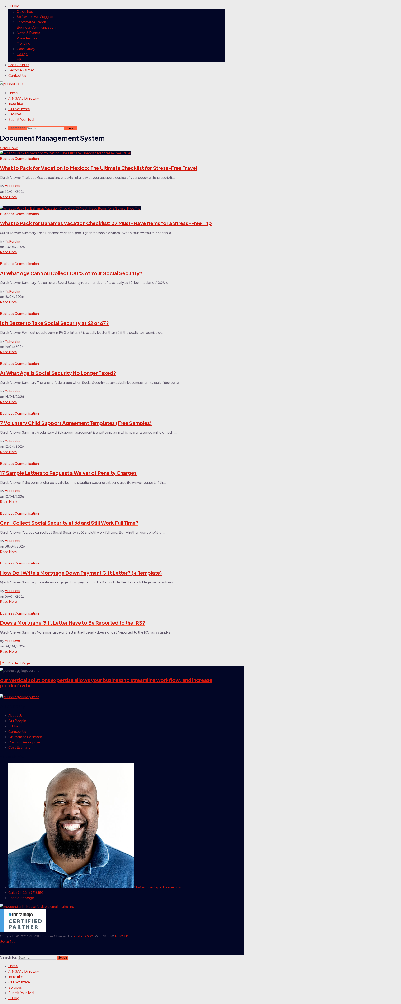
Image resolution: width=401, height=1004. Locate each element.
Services (15, 114)
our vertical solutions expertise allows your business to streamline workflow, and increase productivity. (106, 682)
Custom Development (25, 742)
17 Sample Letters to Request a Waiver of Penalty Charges (68, 473)
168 (10, 663)
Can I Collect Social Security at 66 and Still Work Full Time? (69, 522)
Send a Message (21, 898)
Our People (17, 720)
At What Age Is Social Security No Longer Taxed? (58, 373)
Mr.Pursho (12, 186)
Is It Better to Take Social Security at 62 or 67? (54, 323)
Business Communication (36, 27)
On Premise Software (25, 736)
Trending (23, 43)
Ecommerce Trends (32, 22)
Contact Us (17, 75)
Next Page (21, 663)
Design (22, 54)
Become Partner (21, 70)
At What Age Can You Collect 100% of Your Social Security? (71, 273)
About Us (15, 715)
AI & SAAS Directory (23, 98)
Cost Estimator (20, 747)
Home (13, 93)
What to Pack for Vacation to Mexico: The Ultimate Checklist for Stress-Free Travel (98, 168)
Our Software (19, 109)
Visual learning (27, 38)
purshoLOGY (83, 936)
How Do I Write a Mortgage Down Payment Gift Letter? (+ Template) (81, 572)
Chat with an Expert (157, 887)
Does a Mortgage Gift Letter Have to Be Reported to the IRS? (72, 622)
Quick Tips (25, 11)
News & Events (28, 32)
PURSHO (122, 936)
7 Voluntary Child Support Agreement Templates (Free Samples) (76, 423)
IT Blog (13, 6)
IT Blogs (14, 726)
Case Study (26, 49)
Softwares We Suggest (35, 16)
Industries (16, 103)
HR (19, 59)
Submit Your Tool (21, 119)
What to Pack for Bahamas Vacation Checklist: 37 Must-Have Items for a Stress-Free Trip (106, 223)
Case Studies (18, 65)
